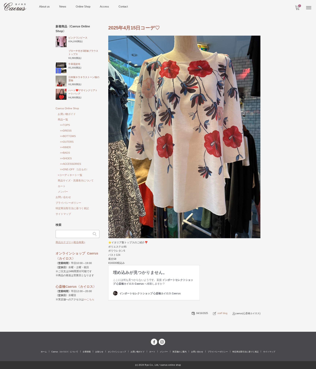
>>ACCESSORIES (70, 163)
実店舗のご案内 (179, 352)
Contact (123, 6)
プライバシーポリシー (68, 202)
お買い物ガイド (67, 114)
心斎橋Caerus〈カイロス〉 (76, 286)
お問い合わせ (63, 197)
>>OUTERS (67, 141)
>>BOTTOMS (68, 136)
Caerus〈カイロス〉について (64, 352)
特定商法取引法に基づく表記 (72, 208)
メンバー (63, 191)
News (62, 6)
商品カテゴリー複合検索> (70, 242)
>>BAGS (65, 152)
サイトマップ (63, 213)
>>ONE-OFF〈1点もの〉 (74, 169)
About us (44, 6)
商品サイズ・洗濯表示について (76, 180)
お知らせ (99, 352)
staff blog (222, 313)
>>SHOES (66, 158)
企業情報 (87, 352)
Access (104, 6)
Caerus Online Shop (67, 108)
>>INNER (65, 147)
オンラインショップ (117, 352)
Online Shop (83, 6)
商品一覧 (63, 119)
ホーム (44, 352)
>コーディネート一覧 (70, 175)
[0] (297, 8)
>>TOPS (65, 124)
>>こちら (89, 299)
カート (61, 186)
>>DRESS (66, 130)
